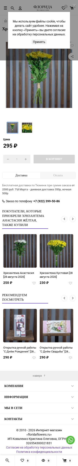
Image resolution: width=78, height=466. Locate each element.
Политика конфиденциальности (39, 452)
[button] (64, 219)
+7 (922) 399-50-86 (46, 201)
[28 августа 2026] (18, 275)
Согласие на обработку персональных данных (39, 447)
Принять (39, 42)
